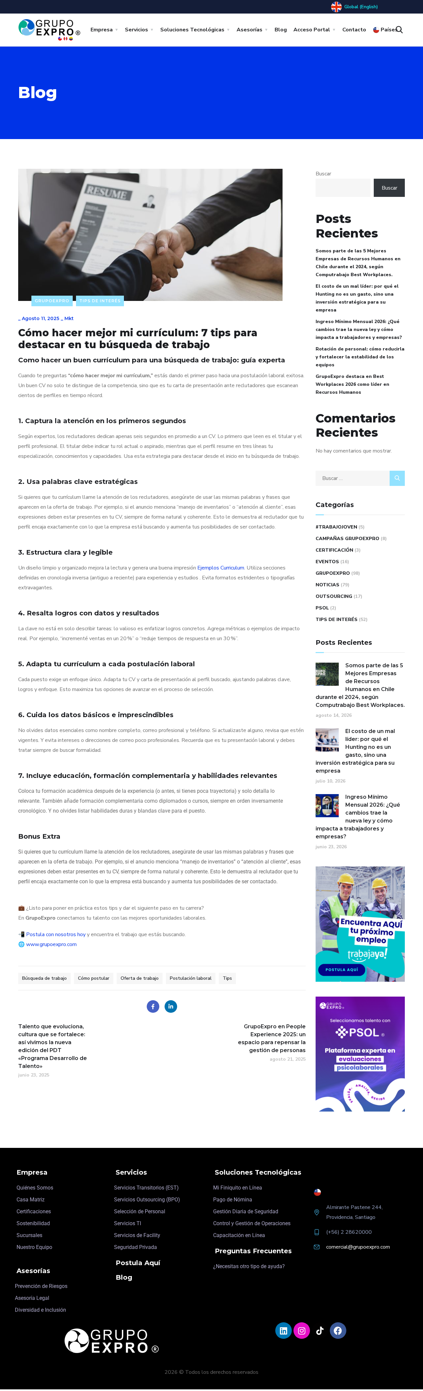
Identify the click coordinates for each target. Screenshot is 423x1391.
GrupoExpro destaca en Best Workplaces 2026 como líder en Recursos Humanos (352, 384)
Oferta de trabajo (140, 978)
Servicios (136, 29)
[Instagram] (301, 1330)
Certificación (334, 550)
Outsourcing (334, 596)
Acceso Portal (311, 29)
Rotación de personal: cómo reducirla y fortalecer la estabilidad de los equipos (360, 357)
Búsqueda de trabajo (44, 978)
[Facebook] (153, 1006)
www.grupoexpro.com (51, 944)
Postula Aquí (138, 1263)
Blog (281, 29)
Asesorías (249, 29)
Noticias (327, 585)
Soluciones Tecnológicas (192, 29)
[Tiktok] (320, 1330)
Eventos (327, 562)
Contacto (354, 29)
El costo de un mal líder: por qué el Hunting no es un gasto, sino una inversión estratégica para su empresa (357, 298)
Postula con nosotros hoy (56, 934)
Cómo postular (93, 978)
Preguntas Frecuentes (253, 1251)
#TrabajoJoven (336, 527)
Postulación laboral (191, 978)
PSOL (322, 608)
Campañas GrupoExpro (347, 538)
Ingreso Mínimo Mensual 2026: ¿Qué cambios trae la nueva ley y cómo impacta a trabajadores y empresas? (359, 329)
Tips (227, 978)
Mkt (69, 318)
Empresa (102, 29)
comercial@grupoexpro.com (358, 1247)
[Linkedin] (283, 1330)
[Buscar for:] (360, 478)
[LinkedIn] (171, 1006)
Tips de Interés (100, 300)
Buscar (323, 173)
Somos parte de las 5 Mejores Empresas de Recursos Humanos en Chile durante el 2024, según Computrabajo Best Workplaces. (358, 263)
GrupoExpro (52, 300)
